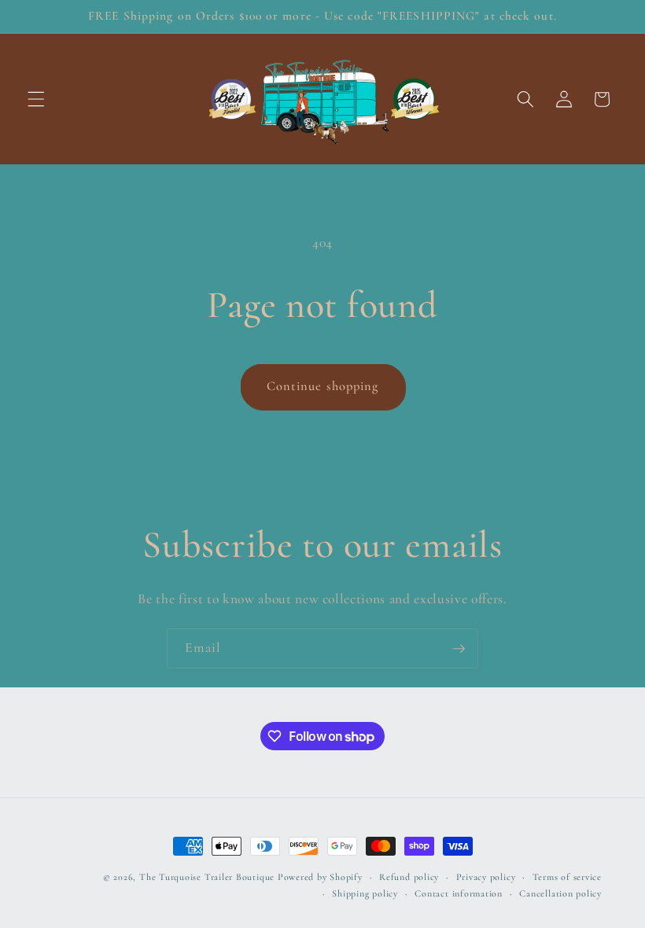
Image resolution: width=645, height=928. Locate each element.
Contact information (459, 893)
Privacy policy (486, 876)
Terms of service (567, 876)
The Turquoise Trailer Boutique (207, 876)
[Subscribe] (458, 648)
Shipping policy (365, 893)
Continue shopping (323, 386)
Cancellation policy (560, 893)
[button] (36, 99)
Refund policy (409, 876)
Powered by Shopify (320, 876)
